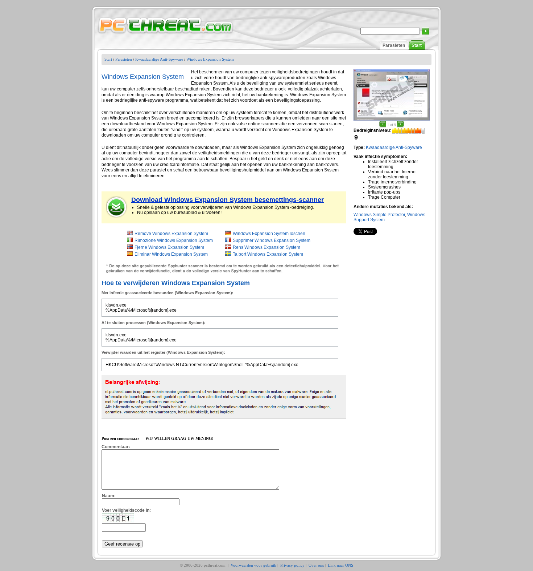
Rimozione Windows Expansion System (174, 240)
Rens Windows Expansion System (266, 247)
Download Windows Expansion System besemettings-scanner (227, 199)
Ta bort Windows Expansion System (268, 254)
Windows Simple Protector (379, 214)
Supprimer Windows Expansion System (271, 240)
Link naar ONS (340, 565)
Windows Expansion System (210, 59)
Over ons (316, 565)
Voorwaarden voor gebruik (253, 565)
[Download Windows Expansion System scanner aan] (117, 207)
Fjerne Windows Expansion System (169, 247)
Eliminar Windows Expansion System (171, 254)
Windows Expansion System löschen (269, 233)
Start (417, 45)
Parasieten (394, 45)
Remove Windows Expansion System (171, 233)
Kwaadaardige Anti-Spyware (159, 59)
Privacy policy (292, 565)
